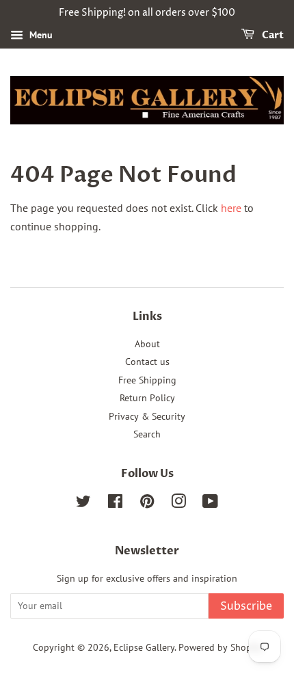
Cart (272, 35)
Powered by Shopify (220, 647)
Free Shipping (147, 380)
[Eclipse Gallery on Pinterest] (147, 504)
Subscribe (246, 606)
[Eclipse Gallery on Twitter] (83, 504)
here (231, 208)
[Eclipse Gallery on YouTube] (210, 504)
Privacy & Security (147, 416)
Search (147, 434)
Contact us (147, 361)
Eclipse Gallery (143, 647)
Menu (40, 35)
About (147, 344)
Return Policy (147, 398)
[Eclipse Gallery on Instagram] (178, 504)
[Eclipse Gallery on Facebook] (115, 504)
